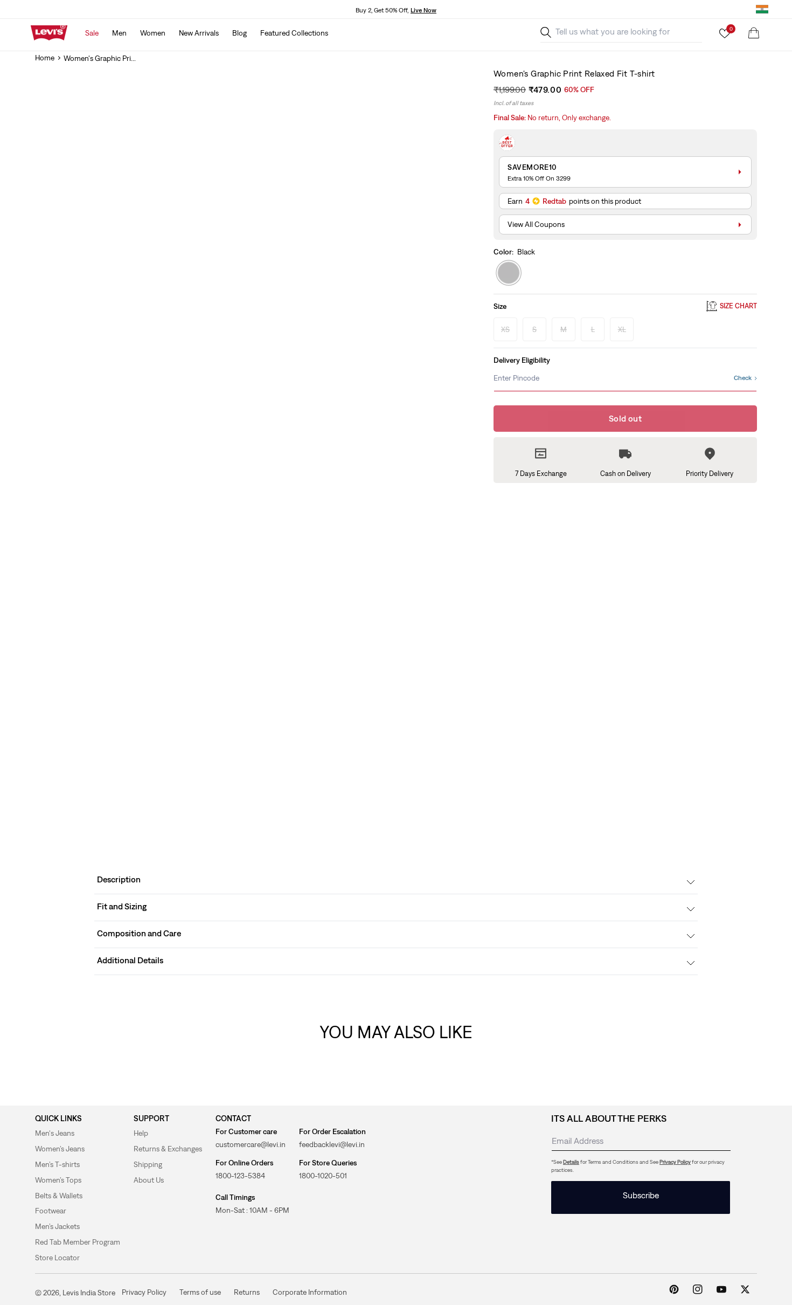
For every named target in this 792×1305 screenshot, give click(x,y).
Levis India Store (88, 1292)
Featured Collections (294, 33)
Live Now (423, 10)
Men (119, 33)
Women (152, 33)
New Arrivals (199, 33)
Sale (92, 33)
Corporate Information (310, 1292)
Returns (247, 1292)
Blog (239, 33)
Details (571, 1162)
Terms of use (200, 1292)
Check (743, 378)
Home (44, 57)
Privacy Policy (675, 1162)
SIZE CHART (738, 306)
